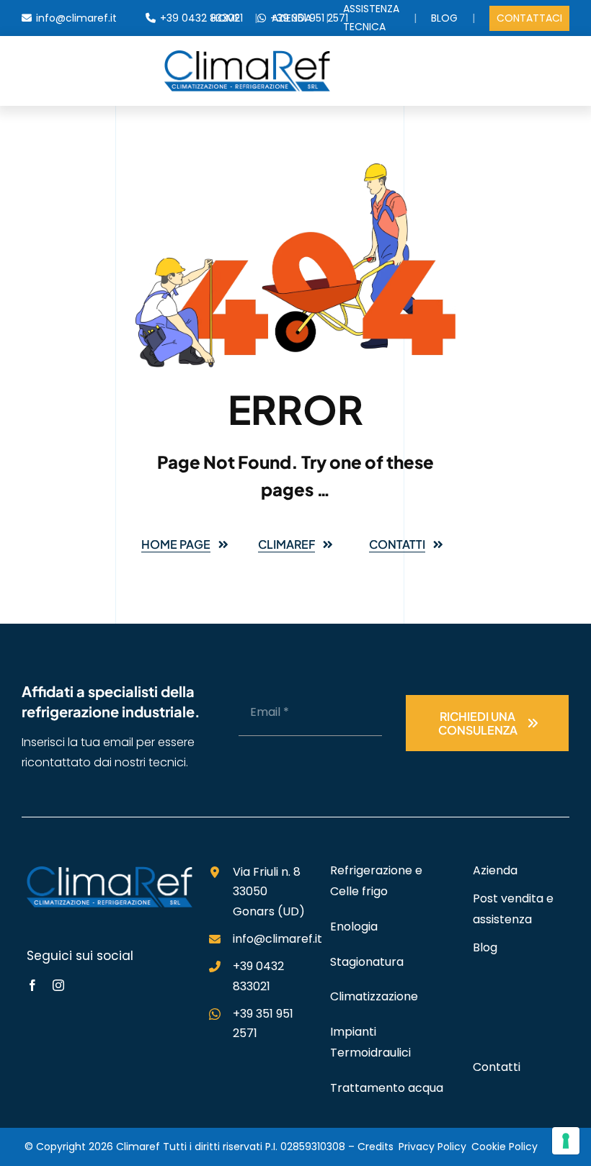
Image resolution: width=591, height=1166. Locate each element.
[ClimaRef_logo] (247, 56)
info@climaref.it (76, 18)
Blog (444, 18)
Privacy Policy (432, 1146)
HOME (225, 18)
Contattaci (529, 18)
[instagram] (58, 985)
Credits (375, 1146)
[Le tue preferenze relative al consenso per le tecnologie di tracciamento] (565, 1140)
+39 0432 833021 (201, 18)
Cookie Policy (504, 1146)
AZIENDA (291, 18)
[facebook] (32, 985)
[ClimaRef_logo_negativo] (109, 872)
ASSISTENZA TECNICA (371, 17)
